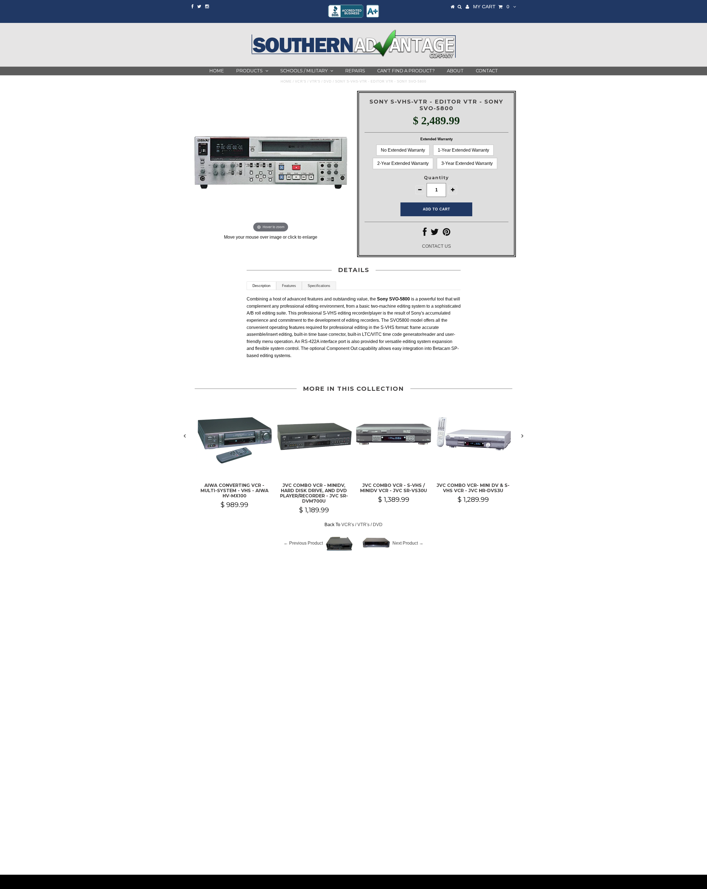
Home (216, 70)
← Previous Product (303, 543)
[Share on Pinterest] (446, 233)
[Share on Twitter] (435, 233)
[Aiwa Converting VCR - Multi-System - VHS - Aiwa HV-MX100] (234, 469)
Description (261, 286)
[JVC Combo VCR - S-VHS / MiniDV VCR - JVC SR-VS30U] (393, 469)
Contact (487, 70)
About (455, 70)
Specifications (319, 286)
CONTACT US (436, 246)
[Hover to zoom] (270, 162)
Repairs (355, 70)
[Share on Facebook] (425, 233)
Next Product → (407, 543)
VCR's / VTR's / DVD (313, 81)
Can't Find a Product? (406, 70)
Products (249, 70)
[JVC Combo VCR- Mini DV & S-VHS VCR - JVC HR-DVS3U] (473, 469)
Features (289, 286)
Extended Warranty (436, 139)
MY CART (491, 6)
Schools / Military (304, 70)
